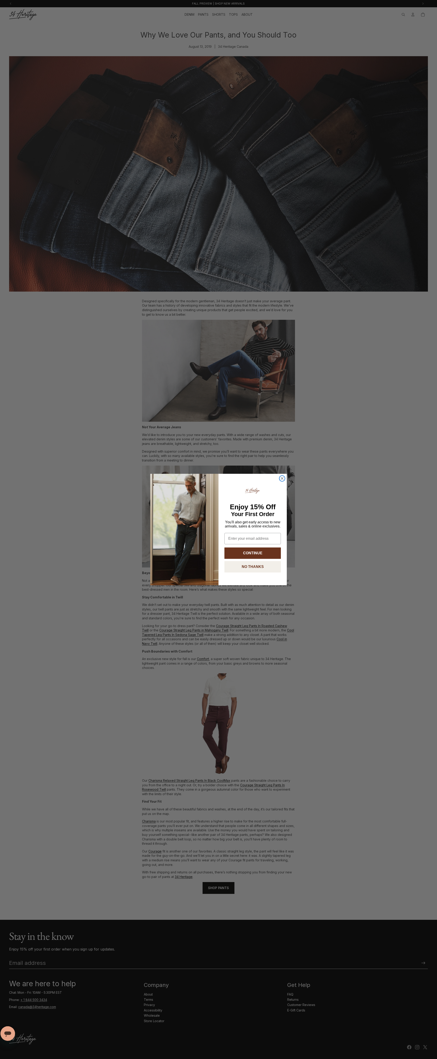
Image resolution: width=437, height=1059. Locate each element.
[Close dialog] (282, 478)
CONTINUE (252, 553)
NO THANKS (253, 567)
